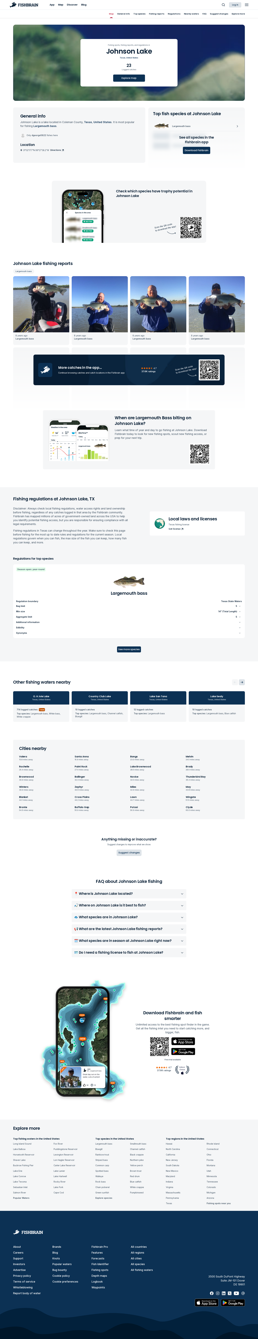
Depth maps (99, 1275)
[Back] (235, 682)
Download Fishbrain (196, 150)
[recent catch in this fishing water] (41, 310)
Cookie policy (61, 1275)
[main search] (223, 5)
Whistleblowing (23, 1287)
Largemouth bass (24, 271)
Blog (55, 1252)
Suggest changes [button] (129, 852)
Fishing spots (100, 1269)
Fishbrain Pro (100, 1246)
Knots (56, 1258)
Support (18, 1258)
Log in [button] (235, 4)
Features (97, 1252)
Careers (18, 1252)
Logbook (97, 1281)
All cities (136, 1258)
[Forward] (242, 682)
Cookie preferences (65, 1281)
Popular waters (62, 1264)
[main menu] (246, 5)
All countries (139, 1246)
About (17, 1246)
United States (132, 58)
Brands (56, 1246)
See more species (129, 649)
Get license (175, 528)
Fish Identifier (100, 1264)
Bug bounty (59, 1269)
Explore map (129, 78)
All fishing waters (142, 1269)
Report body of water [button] (27, 1293)
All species (138, 1264)
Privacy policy (22, 1275)
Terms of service (24, 1281)
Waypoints (98, 1287)
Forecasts (98, 1258)
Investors (19, 1264)
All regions (137, 1252)
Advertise (19, 1269)
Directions (55, 150)
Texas (122, 58)
